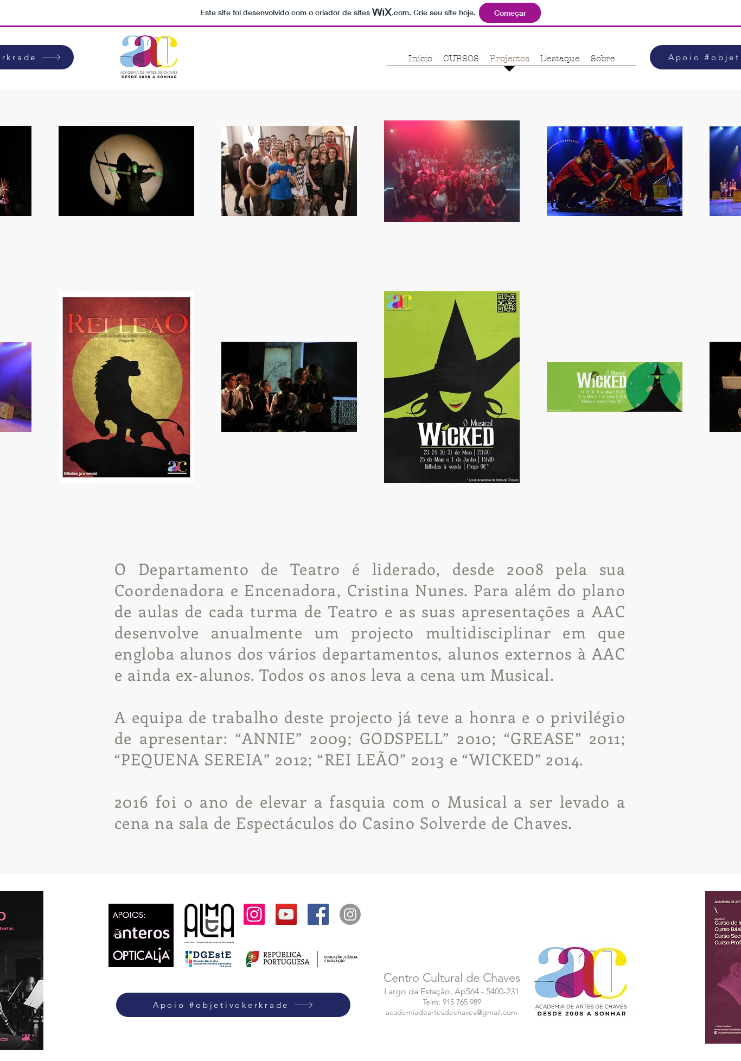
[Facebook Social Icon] (318, 914)
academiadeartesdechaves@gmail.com (452, 1012)
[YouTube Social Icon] (286, 914)
